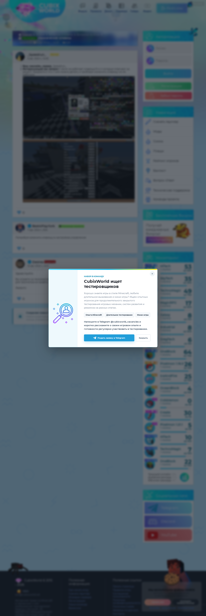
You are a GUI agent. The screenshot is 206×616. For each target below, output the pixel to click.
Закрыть (143, 338)
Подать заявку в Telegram (111, 338)
